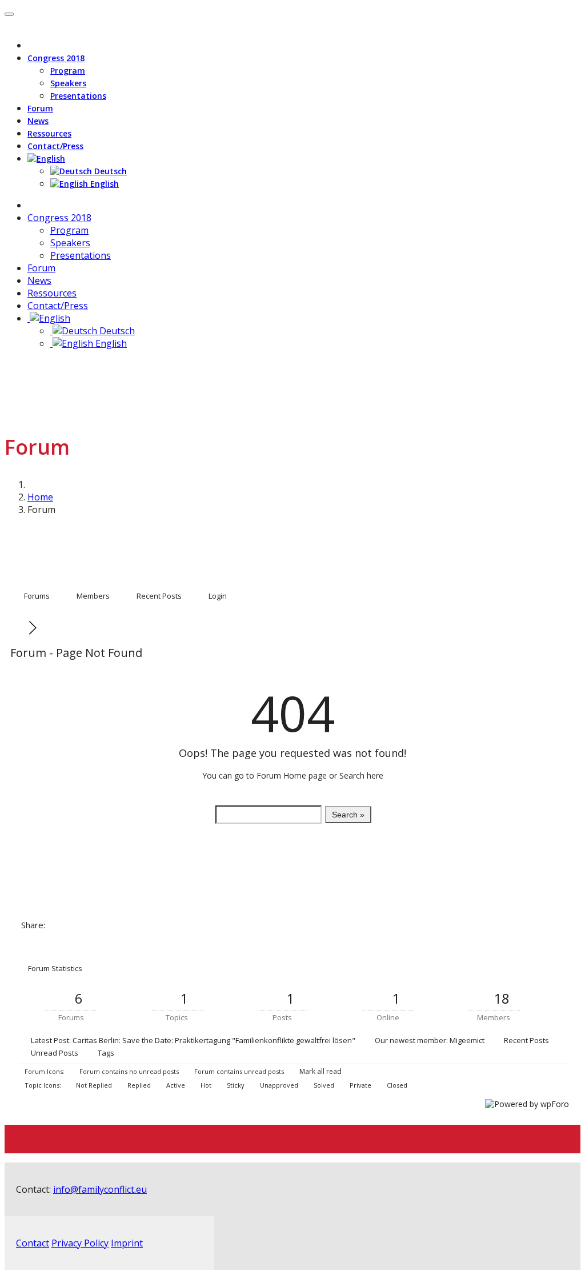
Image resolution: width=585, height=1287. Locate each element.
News (38, 120)
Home (40, 497)
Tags (106, 1053)
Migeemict (467, 1040)
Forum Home (281, 775)
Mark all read (320, 1071)
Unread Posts (54, 1053)
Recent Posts (159, 596)
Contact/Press (55, 146)
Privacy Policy (80, 1243)
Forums (37, 596)
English (103, 183)
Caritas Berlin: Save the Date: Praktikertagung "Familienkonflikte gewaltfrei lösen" (214, 1040)
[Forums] (20, 628)
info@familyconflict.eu (100, 1189)
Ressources (49, 133)
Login (218, 596)
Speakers (68, 83)
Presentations (78, 95)
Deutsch (109, 171)
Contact (32, 1243)
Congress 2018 (56, 58)
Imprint (127, 1243)
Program (67, 70)
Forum (40, 108)
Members (93, 596)
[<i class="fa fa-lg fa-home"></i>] (30, 205)
